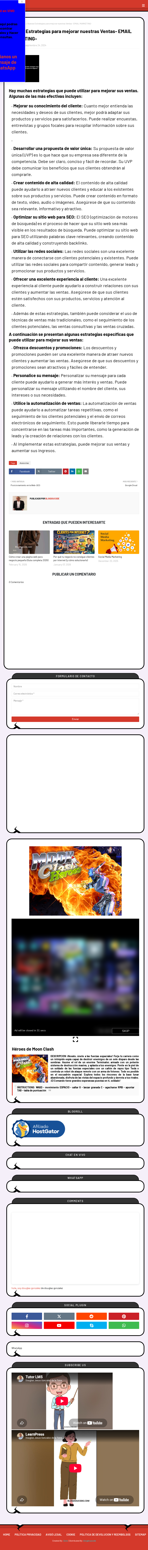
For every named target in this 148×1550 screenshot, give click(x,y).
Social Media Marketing (110, 556)
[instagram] (27, 1325)
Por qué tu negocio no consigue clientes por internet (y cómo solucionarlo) (73, 558)
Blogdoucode (52, 498)
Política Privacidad (28, 1534)
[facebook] (27, 1316)
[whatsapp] (124, 1325)
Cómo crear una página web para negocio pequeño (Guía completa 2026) (28, 558)
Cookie (70, 1534)
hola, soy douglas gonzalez (26, 1288)
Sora (65, 1540)
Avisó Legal (54, 1534)
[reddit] (91, 1316)
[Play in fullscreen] (75, 1041)
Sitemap (140, 1534)
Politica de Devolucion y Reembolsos (105, 1534)
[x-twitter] (59, 1316)
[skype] (91, 1325)
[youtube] (59, 1325)
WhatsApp (17, 1348)
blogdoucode (89, 1540)
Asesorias (24, 463)
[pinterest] (124, 1316)
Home (6, 1534)
